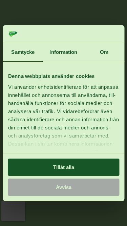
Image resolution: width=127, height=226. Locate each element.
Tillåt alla (63, 167)
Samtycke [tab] (23, 52)
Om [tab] (104, 52)
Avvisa (63, 187)
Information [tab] (63, 52)
